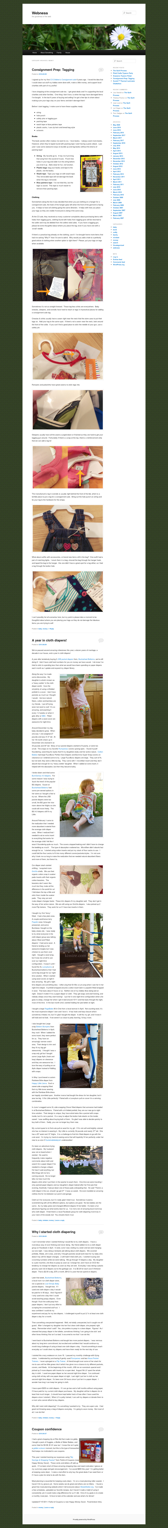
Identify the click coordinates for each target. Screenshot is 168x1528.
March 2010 (117, 192)
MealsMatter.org (86, 1486)
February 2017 (118, 140)
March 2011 (117, 182)
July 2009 (116, 200)
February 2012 (118, 174)
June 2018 (117, 130)
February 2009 (118, 205)
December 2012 (119, 158)
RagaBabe (49, 1008)
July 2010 (116, 187)
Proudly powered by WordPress (84, 1519)
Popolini (35, 922)
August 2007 (117, 213)
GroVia (35, 871)
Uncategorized (118, 245)
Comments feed (119, 262)
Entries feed (117, 259)
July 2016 (116, 145)
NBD (44, 715)
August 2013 (117, 153)
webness (116, 248)
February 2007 (118, 218)
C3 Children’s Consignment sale (63, 79)
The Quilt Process (120, 70)
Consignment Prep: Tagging (53, 69)
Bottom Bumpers (43, 1026)
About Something (47, 52)
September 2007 (119, 210)
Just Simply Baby (52, 1283)
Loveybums (47, 966)
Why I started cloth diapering (53, 1231)
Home (34, 52)
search (115, 242)
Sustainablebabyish (53, 1140)
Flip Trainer (61, 1361)
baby (40, 629)
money (45, 629)
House (67, 52)
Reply (51, 629)
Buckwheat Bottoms (86, 659)
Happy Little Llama (39, 1083)
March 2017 (117, 138)
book (115, 229)
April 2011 (117, 179)
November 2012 (119, 161)
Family (59, 52)
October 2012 (118, 164)
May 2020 (116, 125)
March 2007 (117, 215)
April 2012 (117, 171)
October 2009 (118, 197)
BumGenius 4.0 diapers (41, 775)
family (115, 235)
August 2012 (117, 166)
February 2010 (118, 195)
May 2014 (116, 148)
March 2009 (117, 202)
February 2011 (118, 184)
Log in (115, 257)
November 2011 (119, 176)
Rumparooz (63, 748)
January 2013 (118, 156)
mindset (45, 1220)
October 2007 (118, 208)
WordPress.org (118, 264)
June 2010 (117, 189)
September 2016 (119, 143)
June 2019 (117, 127)
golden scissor (39, 1448)
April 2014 (117, 151)
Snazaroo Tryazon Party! (122, 76)
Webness (40, 12)
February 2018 (118, 132)
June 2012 (117, 169)
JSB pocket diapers (65, 659)
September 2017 (119, 135)
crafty (115, 232)
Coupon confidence (47, 1429)
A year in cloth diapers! (49, 640)
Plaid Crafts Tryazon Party (123, 73)
